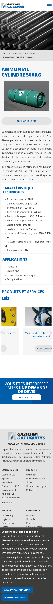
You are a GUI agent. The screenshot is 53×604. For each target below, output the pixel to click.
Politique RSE (7, 493)
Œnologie (30, 523)
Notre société (9, 469)
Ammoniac (35, 53)
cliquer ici (6, 582)
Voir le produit (26, 348)
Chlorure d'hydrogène (36, 486)
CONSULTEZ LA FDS (26, 121)
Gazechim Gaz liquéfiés (8, 476)
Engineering (7, 515)
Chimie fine (31, 519)
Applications (34, 510)
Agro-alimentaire (34, 526)
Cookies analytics (15, 597)
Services (6, 510)
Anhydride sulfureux (35, 478)
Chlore (29, 482)
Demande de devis (26, 397)
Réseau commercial (10, 497)
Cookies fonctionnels (17, 590)
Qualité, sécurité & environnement (10, 488)
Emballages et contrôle (8, 525)
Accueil (7, 53)
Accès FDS (7, 502)
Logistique (6, 519)
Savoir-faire (6, 482)
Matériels (30, 490)
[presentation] (2, 332)
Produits (20, 53)
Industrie (30, 515)
